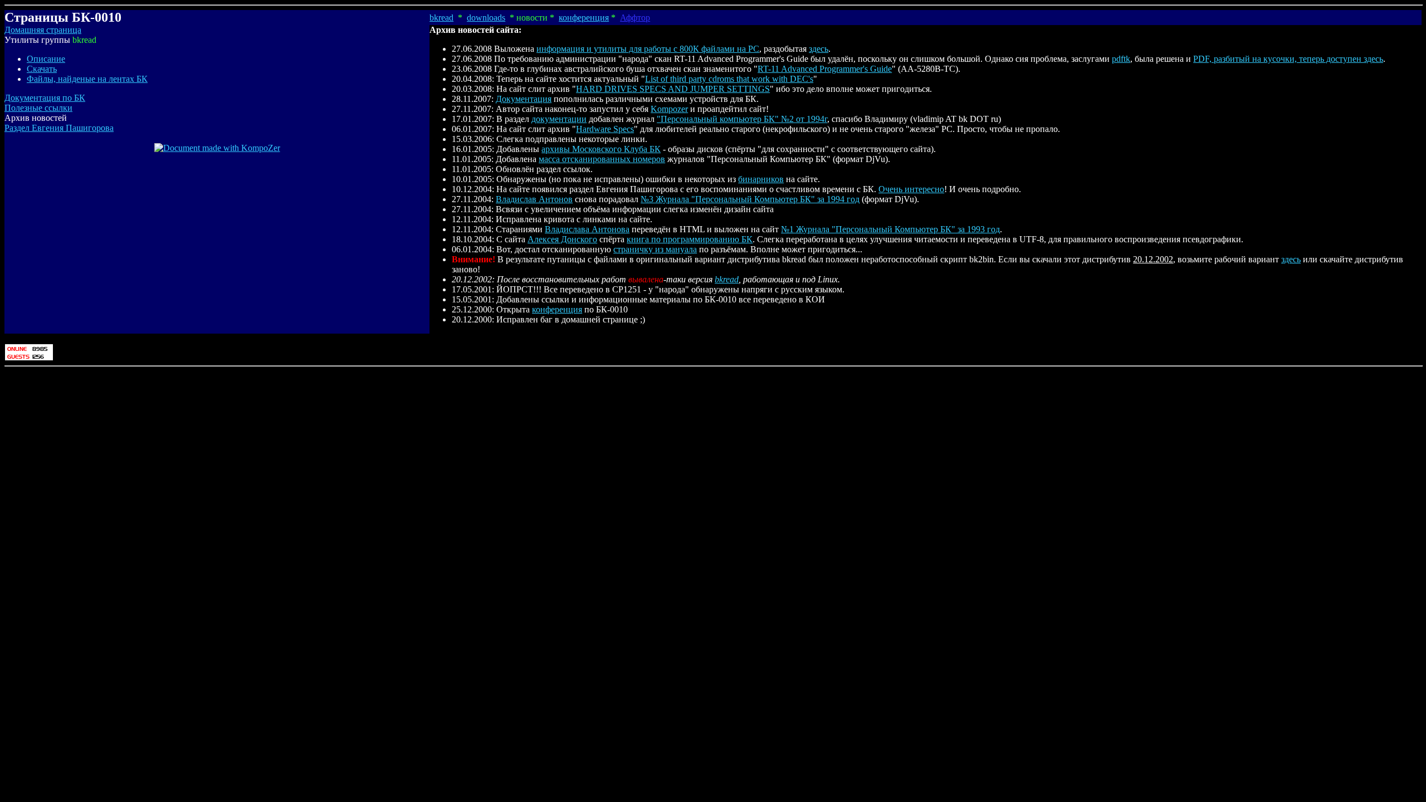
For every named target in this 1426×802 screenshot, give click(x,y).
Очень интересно (911, 189)
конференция (584, 17)
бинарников (761, 179)
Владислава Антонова (587, 229)
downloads (486, 17)
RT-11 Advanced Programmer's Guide (825, 69)
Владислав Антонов (534, 199)
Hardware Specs (605, 129)
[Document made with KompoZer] (217, 148)
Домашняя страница (42, 30)
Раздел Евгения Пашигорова (59, 128)
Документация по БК (44, 97)
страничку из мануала (655, 249)
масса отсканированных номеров (602, 159)
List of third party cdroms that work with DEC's (729, 79)
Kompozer (669, 109)
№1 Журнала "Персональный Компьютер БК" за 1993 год (890, 229)
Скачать (42, 69)
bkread (441, 17)
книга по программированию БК (690, 239)
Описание (46, 58)
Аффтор (635, 17)
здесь (818, 48)
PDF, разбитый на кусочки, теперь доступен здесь (1288, 58)
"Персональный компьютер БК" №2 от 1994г (742, 119)
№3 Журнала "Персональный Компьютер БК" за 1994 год (750, 199)
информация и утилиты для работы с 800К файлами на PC (647, 48)
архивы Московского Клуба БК (601, 149)
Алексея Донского (562, 239)
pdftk (1121, 58)
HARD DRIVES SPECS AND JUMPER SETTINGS (673, 89)
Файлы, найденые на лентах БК (87, 79)
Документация (523, 99)
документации (559, 119)
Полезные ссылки (38, 108)
